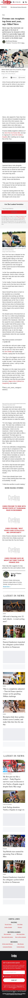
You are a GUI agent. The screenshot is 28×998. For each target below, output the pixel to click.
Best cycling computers (20, 937)
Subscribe (18, 2)
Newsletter (22, 77)
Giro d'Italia (8, 351)
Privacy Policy (19, 986)
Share (6, 77)
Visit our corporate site (19, 991)
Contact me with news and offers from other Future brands (14, 976)
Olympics (20, 927)
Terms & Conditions (13, 987)
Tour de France (8, 924)
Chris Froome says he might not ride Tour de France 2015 (14, 560)
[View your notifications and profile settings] (10, 2)
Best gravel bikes (21, 934)
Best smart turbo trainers (7, 937)
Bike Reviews (21, 944)
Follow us (15, 77)
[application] (14, 150)
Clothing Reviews (20, 946)
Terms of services (20, 216)
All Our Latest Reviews (7, 944)
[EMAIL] (15, 575)
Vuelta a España (8, 927)
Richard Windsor (12, 41)
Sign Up (14, 980)
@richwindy (16, 580)
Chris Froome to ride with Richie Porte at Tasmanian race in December (14, 508)
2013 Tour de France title (12, 133)
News (3, 15)
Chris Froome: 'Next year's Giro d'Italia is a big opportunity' (14, 530)
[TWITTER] (12, 575)
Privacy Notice (21, 218)
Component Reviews (7, 946)
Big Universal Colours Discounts (18, 7)
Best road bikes (7, 934)
